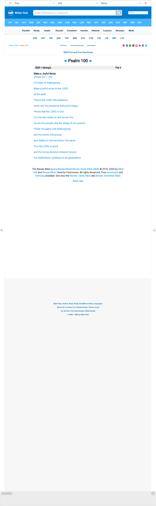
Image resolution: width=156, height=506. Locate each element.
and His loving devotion (46, 152)
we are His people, (44, 123)
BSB (16, 45)
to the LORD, (61, 88)
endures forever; (68, 152)
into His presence (49, 105)
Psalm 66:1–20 (42, 77)
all (35, 94)
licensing (40, 175)
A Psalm (38, 82)
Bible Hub (78, 181)
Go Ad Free (6, 493)
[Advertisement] (78, 263)
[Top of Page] (78, 277)
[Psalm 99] (4, 237)
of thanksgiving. (52, 82)
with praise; (56, 134)
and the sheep (61, 123)
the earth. (41, 94)
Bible (11, 45)
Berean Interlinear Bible (108, 175)
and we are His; (65, 117)
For (37, 146)
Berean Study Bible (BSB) (85, 169)
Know (38, 111)
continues (56, 157)
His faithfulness (42, 157)
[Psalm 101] (152, 237)
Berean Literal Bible (80, 175)
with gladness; (60, 100)
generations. (74, 157)
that (44, 111)
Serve (38, 100)
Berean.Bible (49, 172)
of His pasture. (78, 123)
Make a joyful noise (44, 88)
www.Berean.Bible (61, 169)
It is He (37, 117)
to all (64, 157)
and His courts (41, 134)
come (37, 105)
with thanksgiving (61, 128)
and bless (59, 140)
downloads (112, 172)
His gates (46, 128)
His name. (70, 140)
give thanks (40, 140)
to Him (49, 140)
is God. (60, 111)
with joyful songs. (69, 105)
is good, (54, 146)
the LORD (47, 100)
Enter (38, 128)
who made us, (49, 117)
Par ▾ (118, 67)
